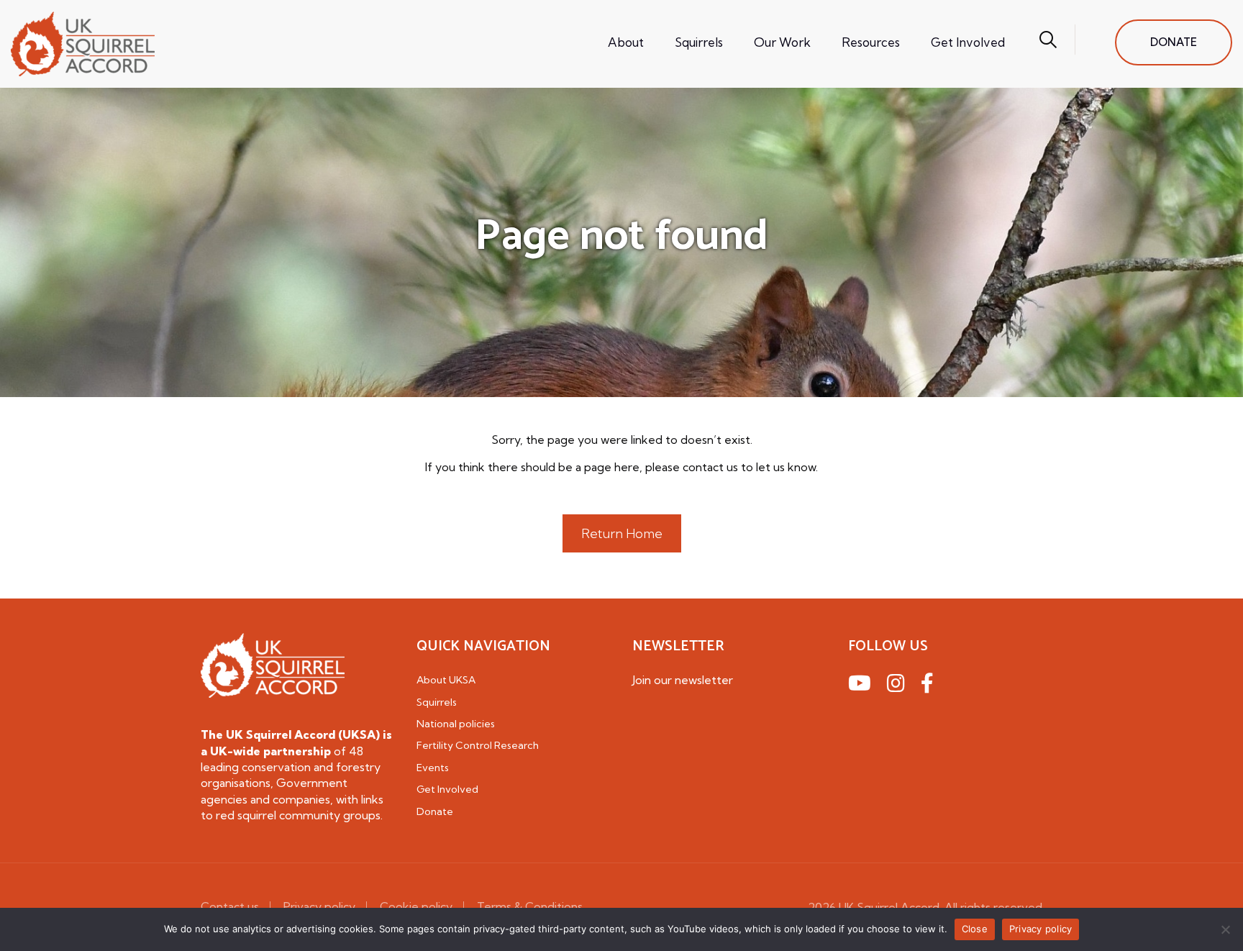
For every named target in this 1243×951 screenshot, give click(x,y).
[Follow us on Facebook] (929, 684)
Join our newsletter (682, 680)
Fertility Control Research (477, 745)
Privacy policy (319, 906)
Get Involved (968, 42)
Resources (871, 42)
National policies (455, 723)
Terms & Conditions (530, 906)
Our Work (782, 42)
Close (975, 928)
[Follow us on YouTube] (861, 684)
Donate (434, 811)
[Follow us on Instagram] (898, 684)
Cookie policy (416, 906)
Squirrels (699, 42)
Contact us (230, 906)
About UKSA (445, 679)
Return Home (622, 533)
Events (432, 767)
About (626, 42)
